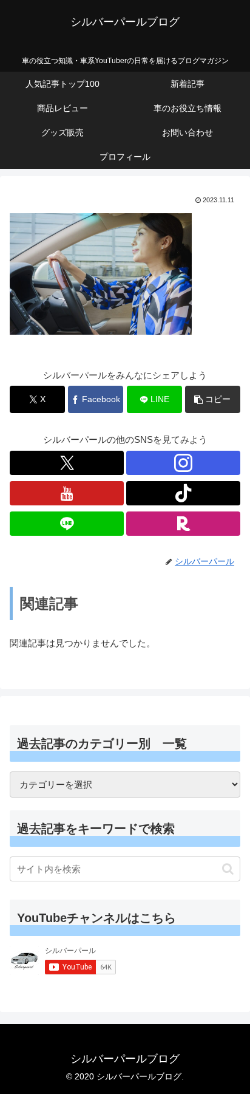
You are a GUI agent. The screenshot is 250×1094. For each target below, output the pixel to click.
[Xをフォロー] (67, 463)
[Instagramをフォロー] (183, 463)
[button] (212, 399)
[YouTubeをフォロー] (67, 493)
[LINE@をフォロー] (67, 523)
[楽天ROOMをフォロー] (183, 523)
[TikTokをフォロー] (183, 493)
